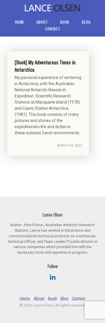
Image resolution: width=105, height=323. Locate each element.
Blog (86, 22)
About (42, 22)
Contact (52, 28)
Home (19, 22)
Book (64, 22)
